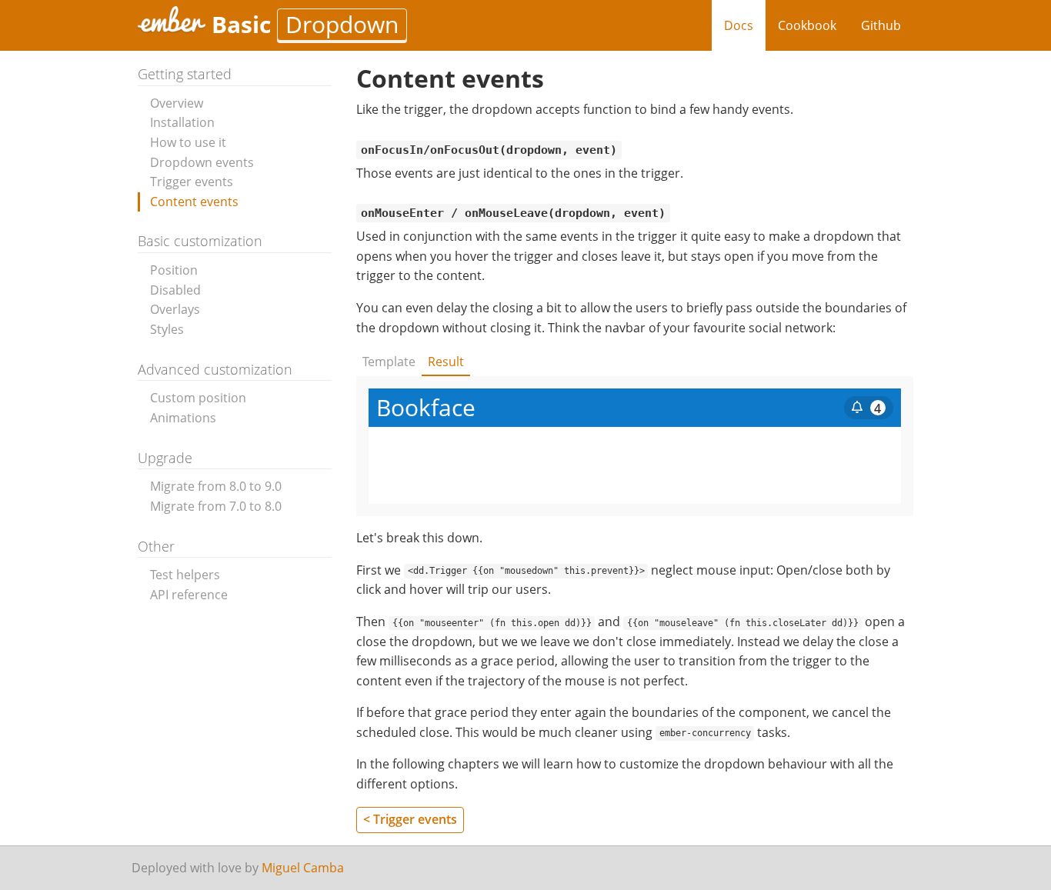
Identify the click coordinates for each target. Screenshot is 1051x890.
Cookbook (807, 25)
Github (881, 25)
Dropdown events (202, 162)
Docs (738, 25)
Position (174, 270)
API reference (189, 594)
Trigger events (191, 181)
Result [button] (446, 361)
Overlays (175, 309)
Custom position (198, 397)
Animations (183, 417)
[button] (868, 407)
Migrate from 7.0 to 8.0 (216, 506)
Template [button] (388, 361)
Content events (194, 201)
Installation (182, 122)
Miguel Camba (303, 867)
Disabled (175, 290)
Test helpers (185, 574)
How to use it (188, 142)
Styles (167, 329)
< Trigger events (410, 819)
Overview (176, 103)
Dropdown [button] (342, 24)
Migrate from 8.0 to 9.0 (216, 486)
